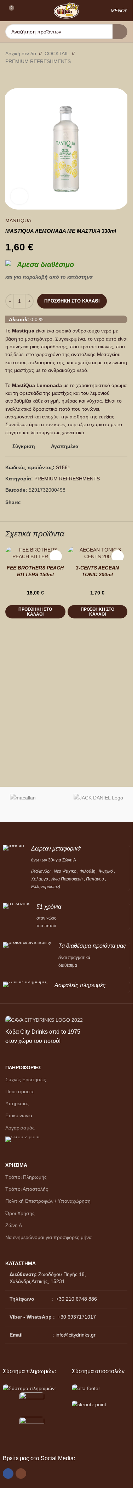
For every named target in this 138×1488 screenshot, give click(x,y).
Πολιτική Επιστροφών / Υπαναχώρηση (48, 1201)
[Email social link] (33, 502)
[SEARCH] (120, 31)
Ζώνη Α (13, 1225)
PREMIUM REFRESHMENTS (38, 61)
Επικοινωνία (18, 1115)
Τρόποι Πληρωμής (26, 1177)
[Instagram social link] (21, 1473)
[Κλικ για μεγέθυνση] (19, 196)
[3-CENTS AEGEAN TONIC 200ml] (98, 553)
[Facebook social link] (25, 502)
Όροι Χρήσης (20, 1213)
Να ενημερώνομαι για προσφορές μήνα (48, 1237)
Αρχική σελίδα (20, 53)
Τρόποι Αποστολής (26, 1189)
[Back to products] (18, 77)
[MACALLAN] (35, 804)
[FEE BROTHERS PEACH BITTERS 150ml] (35, 553)
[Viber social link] (42, 502)
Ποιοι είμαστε (19, 1091)
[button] (35, 612)
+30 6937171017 (77, 1317)
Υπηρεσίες (17, 1103)
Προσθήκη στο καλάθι (72, 301)
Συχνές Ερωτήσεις (25, 1079)
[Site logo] (66, 10)
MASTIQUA (18, 220)
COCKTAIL (57, 53)
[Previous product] (9, 77)
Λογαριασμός (20, 1128)
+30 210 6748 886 (75, 1299)
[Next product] (26, 77)
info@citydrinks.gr (76, 1335)
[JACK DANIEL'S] (98, 804)
